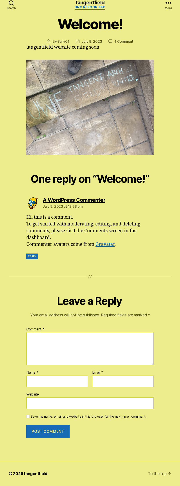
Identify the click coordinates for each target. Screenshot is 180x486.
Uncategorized (90, 7)
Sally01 (63, 41)
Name (32, 372)
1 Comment (124, 41)
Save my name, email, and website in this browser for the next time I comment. (88, 417)
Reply (32, 256)
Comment (35, 329)
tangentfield (90, 2)
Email (97, 372)
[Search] (11, 2)
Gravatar (105, 244)
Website (32, 394)
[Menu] (168, 2)
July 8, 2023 (92, 41)
